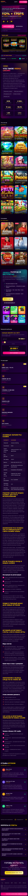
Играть (20, 891)
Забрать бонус (7, 26)
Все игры (3, 124)
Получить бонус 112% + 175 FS (14, 872)
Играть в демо (8, 299)
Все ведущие (4, 220)
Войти (15, 1)
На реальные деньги (9, 302)
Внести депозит (14, 352)
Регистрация (23, 1)
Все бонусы (19, 26)
